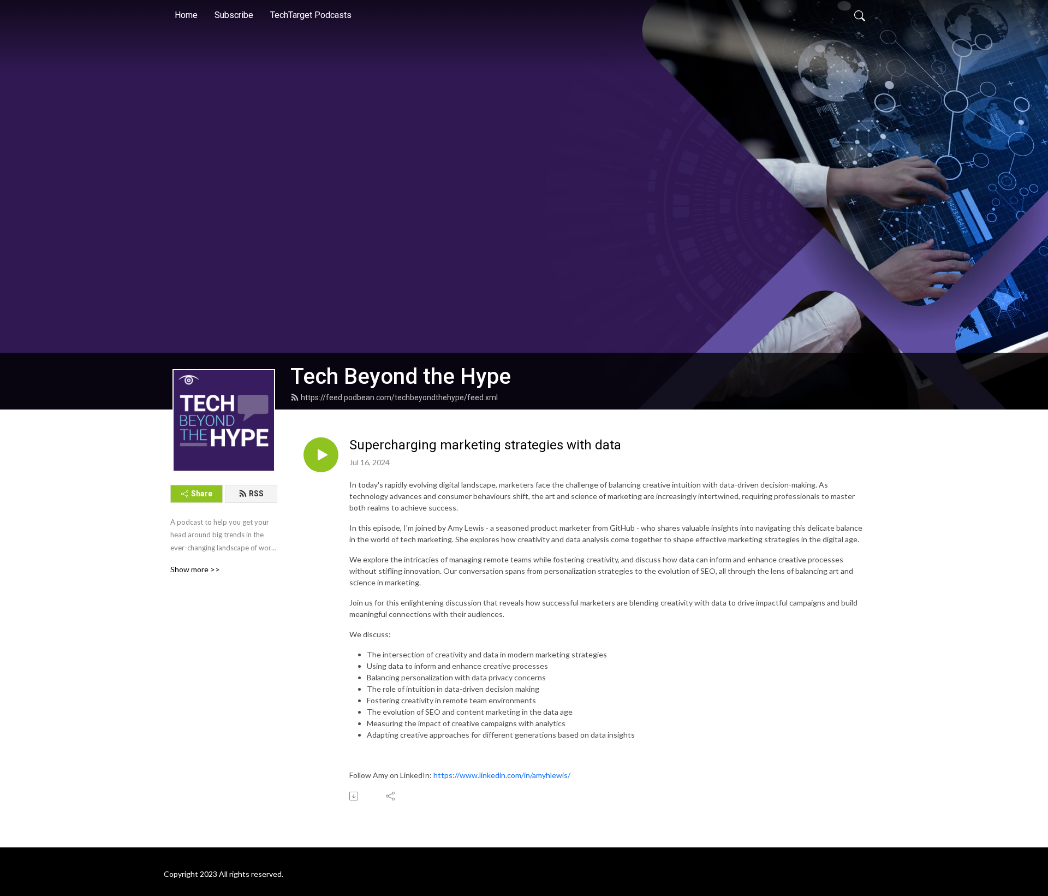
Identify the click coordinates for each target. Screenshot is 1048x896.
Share (201, 493)
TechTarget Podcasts (311, 15)
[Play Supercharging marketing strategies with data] (320, 454)
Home (186, 15)
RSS (256, 493)
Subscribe (234, 15)
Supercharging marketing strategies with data (485, 445)
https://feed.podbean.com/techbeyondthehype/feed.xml (399, 397)
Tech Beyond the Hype (400, 376)
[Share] (391, 796)
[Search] (860, 15)
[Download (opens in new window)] (354, 796)
